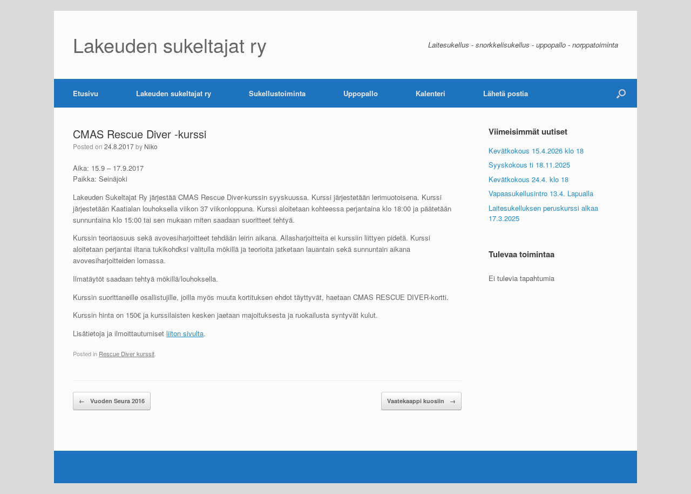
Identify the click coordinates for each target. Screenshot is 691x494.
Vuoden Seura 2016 (112, 401)
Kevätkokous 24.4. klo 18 (528, 179)
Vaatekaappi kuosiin (421, 401)
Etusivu (85, 93)
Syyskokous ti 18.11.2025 (529, 164)
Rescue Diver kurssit (126, 353)
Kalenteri (430, 93)
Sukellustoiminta (277, 93)
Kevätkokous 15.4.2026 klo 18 (536, 150)
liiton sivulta (185, 333)
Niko (151, 146)
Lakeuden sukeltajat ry (173, 93)
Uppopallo (360, 93)
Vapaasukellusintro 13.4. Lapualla (541, 193)
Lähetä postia (505, 93)
